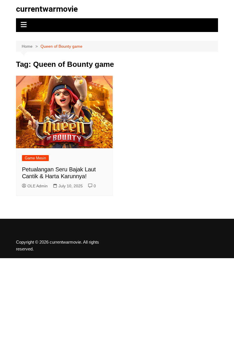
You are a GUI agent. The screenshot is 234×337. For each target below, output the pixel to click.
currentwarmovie (47, 9)
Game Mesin (35, 158)
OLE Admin (37, 186)
